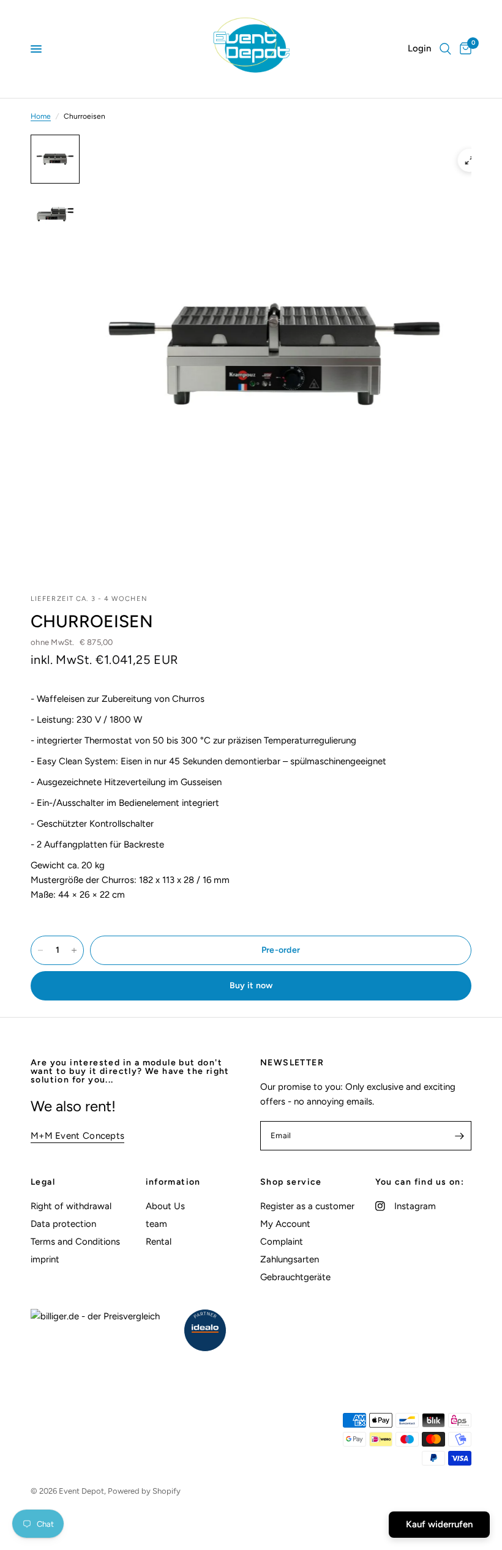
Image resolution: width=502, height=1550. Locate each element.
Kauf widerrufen (439, 1524)
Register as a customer (307, 1206)
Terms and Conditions (75, 1241)
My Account (285, 1223)
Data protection (63, 1223)
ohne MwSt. (72, 642)
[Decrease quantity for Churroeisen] (40, 950)
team (156, 1223)
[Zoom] (469, 160)
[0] (463, 49)
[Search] (445, 49)
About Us (165, 1206)
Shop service (291, 1182)
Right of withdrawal (71, 1206)
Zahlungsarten (289, 1259)
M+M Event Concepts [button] (77, 1136)
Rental (158, 1241)
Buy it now (251, 985)
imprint (45, 1259)
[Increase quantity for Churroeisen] (74, 950)
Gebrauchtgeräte (295, 1277)
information (173, 1182)
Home (41, 116)
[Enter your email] (459, 1135)
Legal (43, 1182)
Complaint (281, 1241)
